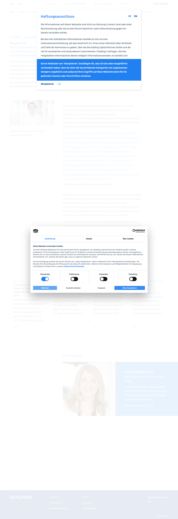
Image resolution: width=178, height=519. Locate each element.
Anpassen (101, 288)
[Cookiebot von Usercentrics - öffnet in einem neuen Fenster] (133, 231)
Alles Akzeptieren (129, 288)
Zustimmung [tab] (50, 239)
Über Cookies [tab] (128, 239)
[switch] (74, 279)
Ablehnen (45, 288)
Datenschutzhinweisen (74, 266)
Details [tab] (89, 239)
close (137, 14)
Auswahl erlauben (73, 288)
